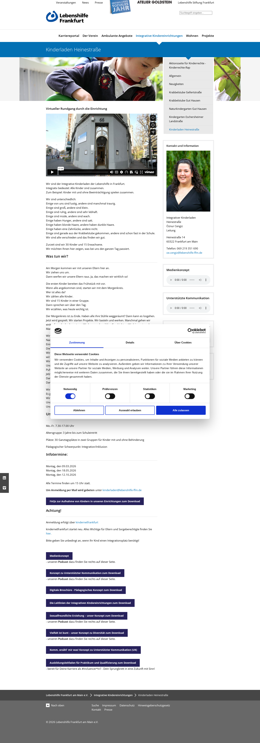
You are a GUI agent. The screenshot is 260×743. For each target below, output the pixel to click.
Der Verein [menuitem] (90, 36)
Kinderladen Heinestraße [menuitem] (184, 129)
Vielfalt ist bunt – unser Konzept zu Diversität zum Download (87, 632)
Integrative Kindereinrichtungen (113, 695)
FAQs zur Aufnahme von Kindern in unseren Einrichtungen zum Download (95, 501)
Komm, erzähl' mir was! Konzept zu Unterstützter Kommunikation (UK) (93, 649)
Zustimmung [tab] (77, 342)
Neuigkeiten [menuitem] (176, 84)
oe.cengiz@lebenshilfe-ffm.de (184, 253)
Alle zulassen (181, 410)
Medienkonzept (59, 555)
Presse (99, 2)
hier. (48, 533)
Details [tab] (130, 342)
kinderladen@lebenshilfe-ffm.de (122, 490)
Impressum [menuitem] (109, 705)
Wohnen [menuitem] (192, 36)
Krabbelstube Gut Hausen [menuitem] (184, 100)
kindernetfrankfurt (87, 522)
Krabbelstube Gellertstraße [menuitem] (185, 92)
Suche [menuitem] (95, 705)
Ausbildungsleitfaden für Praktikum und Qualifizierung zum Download (93, 662)
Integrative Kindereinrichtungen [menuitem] (159, 36)
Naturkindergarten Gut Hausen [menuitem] (188, 109)
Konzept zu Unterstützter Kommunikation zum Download (85, 573)
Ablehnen (79, 410)
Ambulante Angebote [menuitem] (117, 36)
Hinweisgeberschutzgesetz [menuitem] (154, 705)
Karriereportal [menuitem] (69, 36)
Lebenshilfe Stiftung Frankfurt (196, 2)
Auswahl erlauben (130, 410)
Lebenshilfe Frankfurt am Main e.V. (67, 695)
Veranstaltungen (66, 2)
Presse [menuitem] (108, 709)
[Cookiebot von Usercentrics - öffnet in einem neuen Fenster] (190, 331)
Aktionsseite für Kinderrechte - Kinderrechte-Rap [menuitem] (187, 65)
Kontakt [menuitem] (96, 709)
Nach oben (57, 705)
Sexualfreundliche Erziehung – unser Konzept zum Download (87, 615)
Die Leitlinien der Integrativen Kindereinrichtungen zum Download (90, 603)
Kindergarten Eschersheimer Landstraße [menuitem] (186, 119)
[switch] (110, 396)
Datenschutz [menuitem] (127, 705)
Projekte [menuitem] (208, 36)
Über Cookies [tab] (183, 342)
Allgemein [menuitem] (175, 76)
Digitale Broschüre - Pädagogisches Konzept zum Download (86, 590)
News (85, 2)
